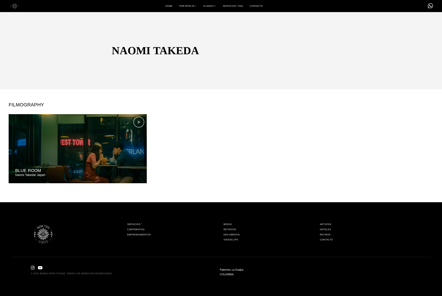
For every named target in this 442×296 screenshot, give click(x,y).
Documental (232, 234)
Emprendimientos (139, 234)
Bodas (228, 224)
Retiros (325, 234)
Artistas (326, 224)
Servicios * (134, 224)
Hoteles (325, 229)
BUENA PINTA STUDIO (52, 273)
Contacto (326, 239)
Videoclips (231, 239)
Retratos (230, 229)
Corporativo (136, 229)
